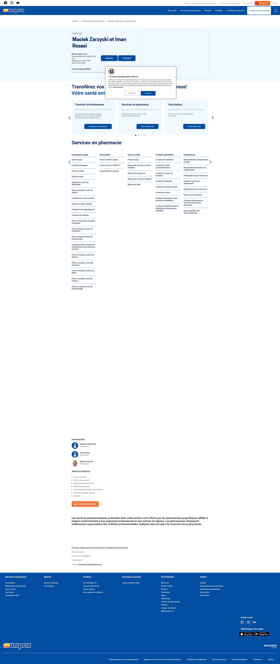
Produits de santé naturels (170, 602)
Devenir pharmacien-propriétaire (204, 3)
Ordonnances (189, 155)
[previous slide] (69, 117)
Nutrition (164, 605)
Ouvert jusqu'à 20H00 (82, 69)
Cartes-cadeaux (89, 589)
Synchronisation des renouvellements (192, 212)
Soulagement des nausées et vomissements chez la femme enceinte (83, 247)
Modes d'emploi (167, 586)
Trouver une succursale (93, 21)
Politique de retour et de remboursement (123, 660)
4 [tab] (144, 135)
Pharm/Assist (167, 577)
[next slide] (213, 117)
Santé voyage (77, 160)
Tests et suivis (134, 155)
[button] (6, 3)
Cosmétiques (49, 586)
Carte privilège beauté (91, 586)
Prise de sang (133, 160)
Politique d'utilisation (239, 660)
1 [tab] (135, 135)
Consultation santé (80, 155)
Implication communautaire (230, 3)
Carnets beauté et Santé (131, 583)
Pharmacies (257, 660)
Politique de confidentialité (196, 660)
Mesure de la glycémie (136, 173)
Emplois (186, 3)
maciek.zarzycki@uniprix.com (90, 564)
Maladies (164, 589)
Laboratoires (165, 599)
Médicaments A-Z (167, 611)
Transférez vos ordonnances (98, 126)
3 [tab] (141, 135)
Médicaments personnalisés (15, 586)
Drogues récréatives (168, 608)
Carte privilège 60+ (90, 583)
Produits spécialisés (165, 155)
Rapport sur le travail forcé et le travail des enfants (162, 660)
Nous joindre (248, 3)
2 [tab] (138, 135)
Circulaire (127, 58)
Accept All (148, 93)
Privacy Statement (118, 87)
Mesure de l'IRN (134, 185)
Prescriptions (10, 583)
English (274, 3)
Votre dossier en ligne (86, 504)
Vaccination (105, 155)
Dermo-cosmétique (51, 583)
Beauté (47, 577)
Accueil (75, 21)
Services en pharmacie (15, 577)
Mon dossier (263, 3)
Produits (87, 577)
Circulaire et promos (131, 577)
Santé (163, 595)
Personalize (132, 93)
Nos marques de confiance (93, 592)
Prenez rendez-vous (147, 126)
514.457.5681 (85, 61)
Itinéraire (109, 58)
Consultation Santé (12, 595)
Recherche (165, 583)
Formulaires (165, 592)
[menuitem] (172, 10)
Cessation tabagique (80, 165)
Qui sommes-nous (219, 660)
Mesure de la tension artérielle (140, 179)
